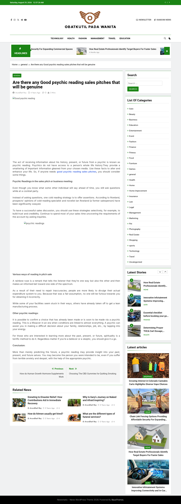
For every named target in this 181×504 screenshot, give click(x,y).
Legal (131, 207)
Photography (134, 229)
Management (97, 38)
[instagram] (14, 20)
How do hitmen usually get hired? (45, 413)
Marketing (133, 218)
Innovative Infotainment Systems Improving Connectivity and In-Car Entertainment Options (129, 2)
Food (131, 158)
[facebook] (11, 20)
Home (132, 185)
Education (125, 38)
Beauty (132, 114)
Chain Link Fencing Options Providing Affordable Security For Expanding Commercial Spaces (148, 419)
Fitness (132, 152)
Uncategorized (135, 262)
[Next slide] (169, 2)
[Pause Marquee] (167, 51)
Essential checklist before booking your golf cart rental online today (156, 301)
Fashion (83, 38)
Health (71, 38)
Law (131, 202)
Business (133, 120)
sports (132, 245)
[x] (18, 20)
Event (131, 136)
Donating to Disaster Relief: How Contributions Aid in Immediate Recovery (45, 400)
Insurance (133, 196)
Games (132, 169)
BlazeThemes (117, 500)
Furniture (133, 163)
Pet (130, 224)
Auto (131, 109)
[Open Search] (165, 38)
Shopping (133, 240)
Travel (112, 38)
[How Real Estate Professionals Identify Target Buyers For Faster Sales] (62, 52)
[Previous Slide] (165, 2)
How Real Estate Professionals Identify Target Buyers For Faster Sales (102, 49)
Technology (57, 38)
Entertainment (135, 131)
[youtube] (25, 20)
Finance (132, 147)
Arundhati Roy (20, 92)
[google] (21, 20)
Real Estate (134, 234)
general (17, 75)
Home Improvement (138, 191)
